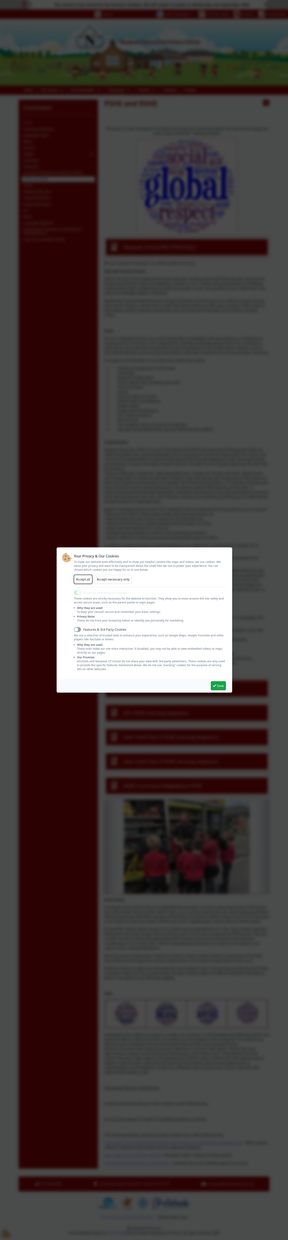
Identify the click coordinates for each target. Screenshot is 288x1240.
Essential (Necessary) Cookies (105, 593)
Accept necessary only (113, 579)
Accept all (83, 579)
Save (220, 686)
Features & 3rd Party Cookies (104, 629)
